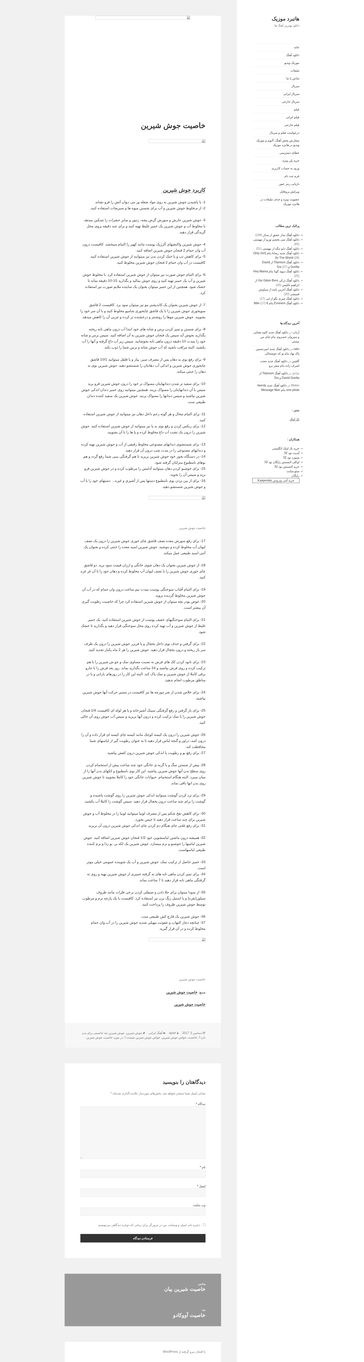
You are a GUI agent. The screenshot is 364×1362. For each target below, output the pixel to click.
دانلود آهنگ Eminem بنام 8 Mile (276, 303)
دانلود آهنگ (292, 55)
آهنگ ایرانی (155, 1033)
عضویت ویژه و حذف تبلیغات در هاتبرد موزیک (279, 202)
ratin (296, 349)
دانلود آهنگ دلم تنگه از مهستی (280, 248)
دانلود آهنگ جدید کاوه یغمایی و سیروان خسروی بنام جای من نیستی (276, 337)
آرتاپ (296, 332)
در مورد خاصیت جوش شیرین (104, 1037)
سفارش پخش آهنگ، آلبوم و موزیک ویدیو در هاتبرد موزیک (277, 143)
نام (203, 1167)
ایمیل (201, 1186)
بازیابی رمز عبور (289, 183)
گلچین (295, 361)
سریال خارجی (290, 101)
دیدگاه (201, 1104)
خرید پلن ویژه (290, 160)
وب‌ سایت (199, 1205)
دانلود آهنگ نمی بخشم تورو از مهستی (276, 239)
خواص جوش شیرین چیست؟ (142, 1037)
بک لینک (294, 419)
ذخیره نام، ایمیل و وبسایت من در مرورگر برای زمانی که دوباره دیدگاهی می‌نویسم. (149, 1225)
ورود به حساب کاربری (285, 168)
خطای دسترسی (289, 152)
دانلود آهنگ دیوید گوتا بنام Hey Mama (276, 271)
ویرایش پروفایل (289, 191)
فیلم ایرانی (292, 117)
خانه (296, 47)
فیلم (296, 109)
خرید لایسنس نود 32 (286, 466)
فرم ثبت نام (291, 176)
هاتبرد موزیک (285, 19)
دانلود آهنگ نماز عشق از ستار (281, 235)
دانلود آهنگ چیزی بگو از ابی (282, 298)
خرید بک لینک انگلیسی (285, 448)
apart (172, 1033)
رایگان (295, 475)
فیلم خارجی (291, 125)
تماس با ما (292, 78)
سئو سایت (292, 471)
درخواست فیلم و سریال (284, 132)
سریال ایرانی (291, 93)
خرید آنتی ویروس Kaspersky (276, 480)
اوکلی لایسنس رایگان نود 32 (281, 462)
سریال (295, 86)
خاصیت (192, 1037)
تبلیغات (294, 70)
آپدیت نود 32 (291, 453)
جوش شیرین (134, 1033)
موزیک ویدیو (291, 62)
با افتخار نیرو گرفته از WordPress (184, 1351)
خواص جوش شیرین (174, 1037)
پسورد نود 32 (291, 457)
